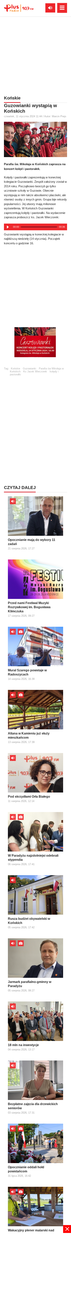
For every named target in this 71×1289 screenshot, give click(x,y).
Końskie (15, 368)
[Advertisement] (35, 55)
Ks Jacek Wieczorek (35, 371)
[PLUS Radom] (19, 8)
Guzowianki (29, 368)
